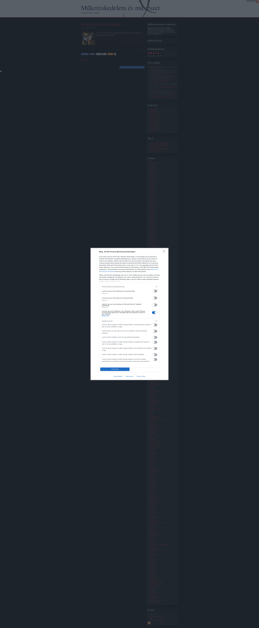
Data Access (129, 376)
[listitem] (129, 287)
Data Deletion (118, 376)
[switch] (154, 291)
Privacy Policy (141, 376)
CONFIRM (115, 369)
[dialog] (129, 314)
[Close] (164, 252)
